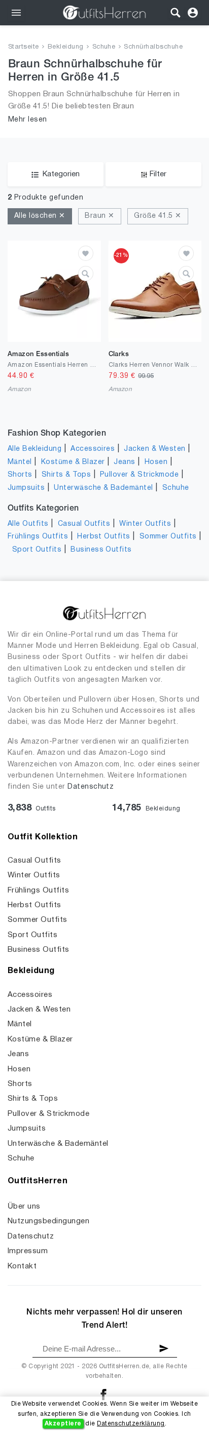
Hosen (156, 462)
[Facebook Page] (103, 1394)
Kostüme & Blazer (73, 462)
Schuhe (104, 47)
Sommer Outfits (168, 536)
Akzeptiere (63, 1423)
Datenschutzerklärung (131, 1423)
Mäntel (20, 462)
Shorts (20, 475)
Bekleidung (66, 47)
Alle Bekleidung (34, 449)
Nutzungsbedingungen (48, 1221)
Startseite (23, 47)
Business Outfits (101, 550)
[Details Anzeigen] (85, 273)
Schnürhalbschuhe (153, 47)
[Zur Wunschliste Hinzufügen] (85, 253)
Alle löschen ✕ (39, 216)
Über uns (24, 1206)
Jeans (124, 462)
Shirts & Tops (66, 475)
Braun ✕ (99, 216)
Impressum (28, 1251)
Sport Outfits (36, 550)
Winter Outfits (145, 524)
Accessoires (93, 449)
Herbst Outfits (103, 536)
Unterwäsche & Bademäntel (103, 488)
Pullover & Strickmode (139, 475)
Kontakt (22, 1266)
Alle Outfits (28, 524)
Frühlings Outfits (38, 536)
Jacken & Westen (154, 449)
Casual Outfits (84, 524)
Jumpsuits (26, 488)
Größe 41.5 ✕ (158, 216)
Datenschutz (90, 787)
